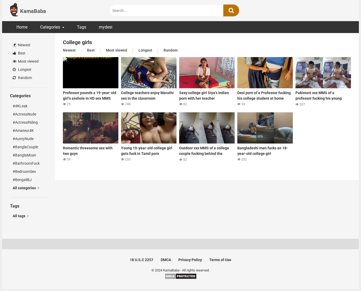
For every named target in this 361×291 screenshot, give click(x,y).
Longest (24, 69)
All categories (25, 188)
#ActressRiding (25, 122)
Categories (50, 27)
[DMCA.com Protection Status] (181, 278)
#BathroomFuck (26, 163)
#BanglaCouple (25, 147)
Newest (23, 45)
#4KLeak (20, 106)
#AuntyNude (23, 139)
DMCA (166, 260)
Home (21, 27)
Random (24, 78)
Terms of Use (220, 260)
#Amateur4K (23, 130)
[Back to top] (343, 275)
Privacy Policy (190, 260)
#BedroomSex (24, 171)
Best (21, 53)
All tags (19, 216)
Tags (81, 27)
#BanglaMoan (24, 155)
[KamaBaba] (14, 10)
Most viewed (28, 61)
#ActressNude (24, 114)
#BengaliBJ (22, 180)
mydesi (105, 27)
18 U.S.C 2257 (141, 260)
